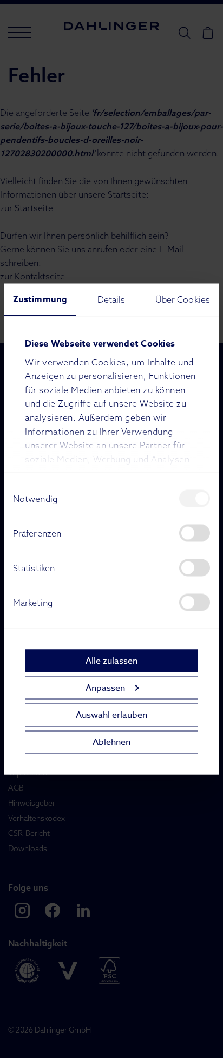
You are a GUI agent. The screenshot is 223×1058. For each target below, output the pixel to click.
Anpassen (105, 687)
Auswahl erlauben (111, 714)
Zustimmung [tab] (40, 299)
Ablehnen (111, 741)
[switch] (194, 533)
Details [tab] (111, 299)
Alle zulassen (111, 660)
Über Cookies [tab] (182, 299)
